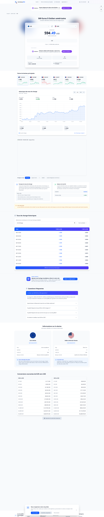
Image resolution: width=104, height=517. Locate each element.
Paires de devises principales (47, 1)
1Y (83, 92)
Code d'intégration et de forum (53, 177)
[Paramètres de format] (101, 6)
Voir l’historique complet (79, 133)
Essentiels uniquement (45, 512)
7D (74, 92)
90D (81, 92)
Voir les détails (81, 223)
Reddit (43, 177)
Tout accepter (35, 512)
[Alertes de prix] (88, 2)
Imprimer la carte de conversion (53, 418)
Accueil (8, 13)
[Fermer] (76, 510)
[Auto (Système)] (101, 9)
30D (77, 92)
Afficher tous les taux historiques (52, 267)
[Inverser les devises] (52, 26)
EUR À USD (13, 13)
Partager (27, 177)
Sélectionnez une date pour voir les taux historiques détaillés (28, 220)
